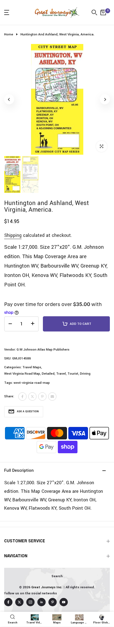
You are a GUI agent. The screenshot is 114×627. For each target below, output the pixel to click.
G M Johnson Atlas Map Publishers (43, 349)
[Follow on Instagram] (30, 602)
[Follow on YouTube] (63, 602)
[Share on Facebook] (22, 396)
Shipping (13, 235)
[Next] (105, 99)
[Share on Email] (52, 396)
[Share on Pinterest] (42, 396)
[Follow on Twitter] (19, 602)
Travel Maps (31, 367)
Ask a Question (28, 411)
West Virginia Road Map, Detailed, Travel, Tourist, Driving (47, 373)
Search (57, 576)
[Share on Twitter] (32, 396)
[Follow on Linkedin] (41, 602)
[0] (103, 12)
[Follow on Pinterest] (52, 602)
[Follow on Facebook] (8, 602)
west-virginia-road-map (32, 382)
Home (8, 34)
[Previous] (9, 99)
